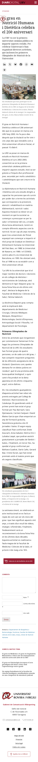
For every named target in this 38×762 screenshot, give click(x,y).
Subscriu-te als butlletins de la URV (20, 561)
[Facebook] (21, 64)
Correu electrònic (29, 604)
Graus (18, 635)
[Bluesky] (15, 64)
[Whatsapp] (26, 64)
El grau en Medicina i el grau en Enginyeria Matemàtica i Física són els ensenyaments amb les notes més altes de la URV (19, 655)
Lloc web (26, 613)
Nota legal (19, 743)
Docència (16, 632)
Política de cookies (19, 747)
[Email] (32, 64)
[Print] (4, 70)
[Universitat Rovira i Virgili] (19, 696)
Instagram (30, 729)
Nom (25, 597)
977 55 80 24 (28, 720)
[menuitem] (19, 736)
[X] (10, 64)
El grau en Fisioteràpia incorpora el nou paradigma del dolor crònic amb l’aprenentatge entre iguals (17, 664)
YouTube (19, 729)
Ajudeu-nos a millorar (20, 754)
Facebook (13, 729)
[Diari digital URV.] (11, 2)
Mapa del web (19, 736)
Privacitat (19, 739)
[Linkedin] (4, 64)
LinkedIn (25, 729)
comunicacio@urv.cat (12, 720)
